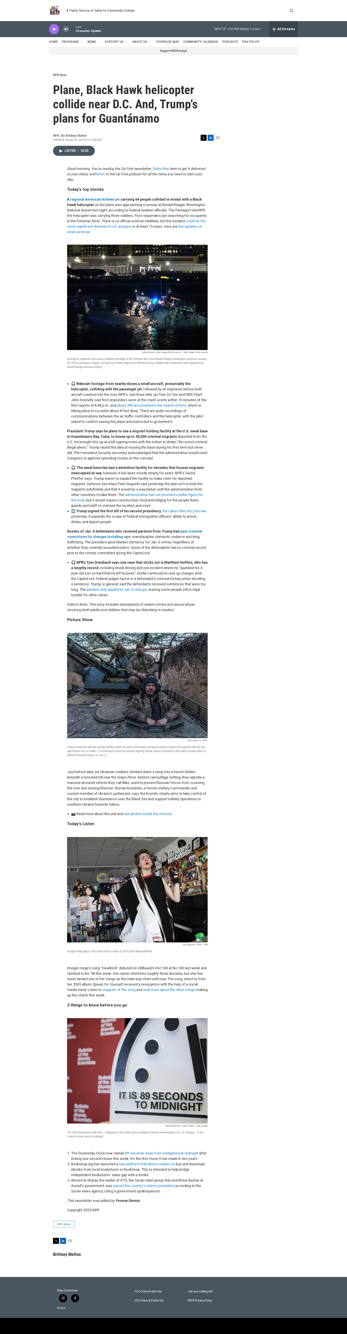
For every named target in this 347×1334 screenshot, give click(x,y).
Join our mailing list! (200, 1291)
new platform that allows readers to (147, 1164)
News (92, 41)
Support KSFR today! (173, 50)
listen (100, 174)
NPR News (60, 75)
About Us (139, 41)
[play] (54, 29)
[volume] (66, 29)
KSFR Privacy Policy (200, 1300)
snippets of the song (119, 990)
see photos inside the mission (148, 814)
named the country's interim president (143, 1186)
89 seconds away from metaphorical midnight (161, 1153)
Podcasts (230, 41)
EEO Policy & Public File (149, 1300)
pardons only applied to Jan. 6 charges (117, 589)
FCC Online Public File (148, 1291)
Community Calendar (200, 41)
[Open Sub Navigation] (82, 41)
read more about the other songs (169, 990)
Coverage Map (167, 41)
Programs (70, 41)
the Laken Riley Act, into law (184, 511)
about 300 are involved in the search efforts (151, 405)
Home (53, 41)
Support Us (114, 41)
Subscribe (161, 168)
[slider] (72, 29)
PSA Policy (251, 41)
